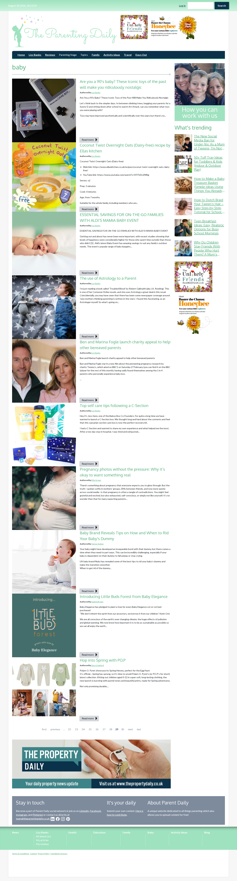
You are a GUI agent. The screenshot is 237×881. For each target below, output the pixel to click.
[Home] (64, 31)
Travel (128, 54)
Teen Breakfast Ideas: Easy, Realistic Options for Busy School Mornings (209, 227)
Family (96, 54)
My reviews (42, 843)
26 (97, 729)
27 (104, 729)
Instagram (21, 814)
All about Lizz (43, 836)
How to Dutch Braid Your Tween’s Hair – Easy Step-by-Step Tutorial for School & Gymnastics (209, 208)
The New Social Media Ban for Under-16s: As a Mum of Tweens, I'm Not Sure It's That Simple (209, 144)
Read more (88, 139)
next (130, 729)
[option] (172, 27)
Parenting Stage (68, 54)
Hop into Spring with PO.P (103, 660)
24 (83, 729)
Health (72, 832)
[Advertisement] (200, 386)
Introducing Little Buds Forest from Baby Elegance (124, 596)
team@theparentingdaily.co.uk (33, 818)
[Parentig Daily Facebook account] (58, 819)
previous (55, 729)
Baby (151, 832)
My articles (42, 840)
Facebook (95, 810)
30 (122, 729)
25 (90, 729)
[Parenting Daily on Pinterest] (68, 819)
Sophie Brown (97, 602)
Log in (182, 5)
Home (21, 54)
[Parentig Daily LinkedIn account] (52, 819)
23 (76, 729)
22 (69, 729)
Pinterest (38, 814)
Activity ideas (112, 54)
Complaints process (58, 853)
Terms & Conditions (20, 853)
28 (110, 729)
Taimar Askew (97, 544)
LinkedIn (84, 810)
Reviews (50, 54)
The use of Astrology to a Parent (108, 278)
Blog (207, 832)
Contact (33, 853)
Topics (84, 54)
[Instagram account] (63, 819)
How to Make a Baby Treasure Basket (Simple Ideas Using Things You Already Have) (209, 186)
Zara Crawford (97, 665)
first (44, 729)
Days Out (141, 54)
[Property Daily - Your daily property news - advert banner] (91, 764)
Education (99, 832)
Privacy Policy (43, 853)
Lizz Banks (35, 54)
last (139, 729)
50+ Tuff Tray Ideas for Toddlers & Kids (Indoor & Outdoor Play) (208, 163)
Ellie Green (96, 480)
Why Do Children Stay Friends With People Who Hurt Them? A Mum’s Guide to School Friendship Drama (207, 252)
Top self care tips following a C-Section (114, 405)
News (15, 832)
